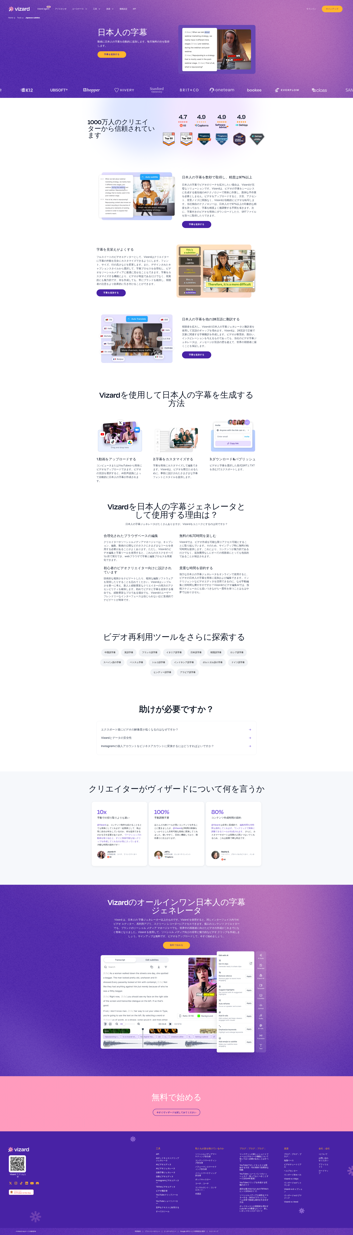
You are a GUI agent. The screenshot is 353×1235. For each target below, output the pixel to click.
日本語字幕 (196, 652)
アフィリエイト (323, 1166)
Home (10, 18)
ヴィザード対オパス (292, 1175)
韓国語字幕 (215, 652)
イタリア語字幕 (174, 652)
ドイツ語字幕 (238, 662)
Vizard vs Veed (291, 1202)
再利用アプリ (144, 924)
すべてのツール (162, 1212)
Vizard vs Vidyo (291, 1179)
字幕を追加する (112, 54)
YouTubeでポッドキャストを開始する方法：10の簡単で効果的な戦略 (254, 1167)
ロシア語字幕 (237, 652)
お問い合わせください (323, 1159)
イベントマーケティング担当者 (205, 1174)
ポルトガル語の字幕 (213, 662)
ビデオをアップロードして (183, 936)
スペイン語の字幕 (112, 662)
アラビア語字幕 (188, 672)
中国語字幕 (110, 652)
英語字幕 (128, 652)
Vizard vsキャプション (293, 1190)
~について (323, 1154)
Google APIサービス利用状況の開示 (192, 1231)
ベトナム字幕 (136, 662)
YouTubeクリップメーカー (167, 1196)
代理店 (198, 1194)
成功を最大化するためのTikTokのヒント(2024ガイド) (254, 1190)
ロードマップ (323, 1172)
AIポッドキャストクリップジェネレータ (167, 1159)
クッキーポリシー (170, 1231)
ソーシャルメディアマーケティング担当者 (205, 1155)
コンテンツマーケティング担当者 (205, 1162)
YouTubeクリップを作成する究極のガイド (253, 1184)
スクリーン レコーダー (166, 924)
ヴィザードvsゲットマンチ (293, 1184)
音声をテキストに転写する (167, 1208)
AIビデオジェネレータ (165, 1169)
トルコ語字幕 (158, 662)
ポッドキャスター (203, 1180)
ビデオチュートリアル (292, 1166)
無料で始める (176, 945)
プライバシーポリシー (152, 1231)
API (157, 1154)
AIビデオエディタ (163, 1165)
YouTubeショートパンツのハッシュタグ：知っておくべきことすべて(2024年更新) (254, 1176)
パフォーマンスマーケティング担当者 (205, 1168)
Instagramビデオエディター (167, 1182)
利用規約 (138, 1231)
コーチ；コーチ (202, 1184)
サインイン (311, 9)
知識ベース (289, 1161)
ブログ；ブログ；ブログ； (292, 1155)
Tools (19, 18)
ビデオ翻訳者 (162, 1191)
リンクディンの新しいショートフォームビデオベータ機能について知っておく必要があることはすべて (254, 1157)
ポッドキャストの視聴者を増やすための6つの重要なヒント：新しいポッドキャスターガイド (254, 1208)
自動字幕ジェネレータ (165, 1173)
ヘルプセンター (291, 1171)
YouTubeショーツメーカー (167, 1202)
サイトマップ (213, 1231)
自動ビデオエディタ (164, 1177)
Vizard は (119, 920)
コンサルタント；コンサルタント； (205, 1189)
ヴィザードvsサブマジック (293, 1197)
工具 (158, 1149)
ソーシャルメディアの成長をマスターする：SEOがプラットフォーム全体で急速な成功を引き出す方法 (254, 1198)
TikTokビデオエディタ (165, 1187)
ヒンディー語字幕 (162, 672)
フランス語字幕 (149, 652)
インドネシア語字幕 (184, 662)
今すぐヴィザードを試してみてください (176, 1113)
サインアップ (332, 9)
